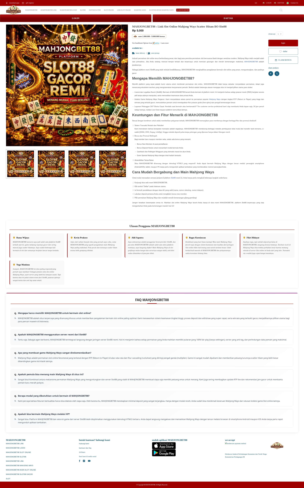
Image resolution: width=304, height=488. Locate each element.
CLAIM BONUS (284, 60)
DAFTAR (281, 3)
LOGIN (268, 3)
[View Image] (20, 164)
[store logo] (13, 10)
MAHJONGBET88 (251, 62)
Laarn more (165, 43)
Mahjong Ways (215, 99)
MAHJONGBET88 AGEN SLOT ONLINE (21, 470)
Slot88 (173, 178)
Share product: (273, 68)
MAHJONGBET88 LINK (15, 443)
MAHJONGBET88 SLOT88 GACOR (19, 474)
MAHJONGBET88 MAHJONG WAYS (19, 465)
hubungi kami (84, 443)
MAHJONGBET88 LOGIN (15, 448)
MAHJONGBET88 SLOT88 (16, 457)
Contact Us (294, 3)
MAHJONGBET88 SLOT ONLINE (18, 452)
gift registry (29, 3)
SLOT (8, 479)
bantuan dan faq (85, 448)
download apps (14, 3)
